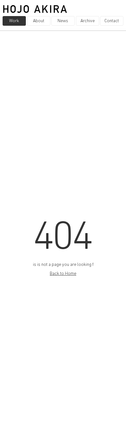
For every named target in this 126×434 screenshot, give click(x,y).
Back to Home (63, 273)
